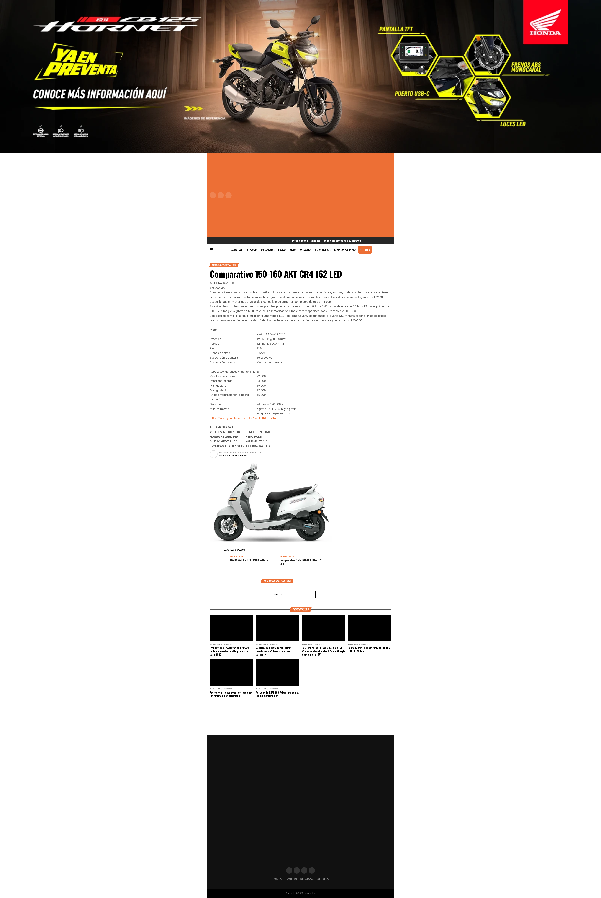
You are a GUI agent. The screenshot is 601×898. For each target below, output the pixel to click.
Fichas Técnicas (323, 249)
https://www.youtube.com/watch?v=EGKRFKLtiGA (243, 418)
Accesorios (305, 249)
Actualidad (237, 249)
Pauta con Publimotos (345, 249)
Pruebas (282, 249)
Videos (293, 249)
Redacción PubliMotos (235, 455)
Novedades (252, 249)
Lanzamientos (268, 249)
